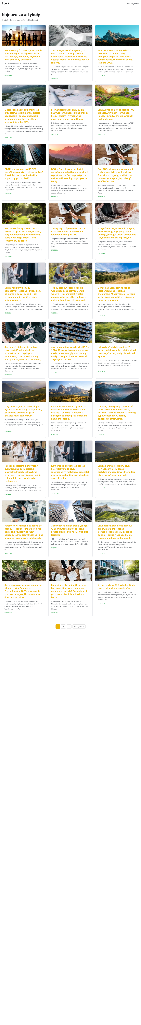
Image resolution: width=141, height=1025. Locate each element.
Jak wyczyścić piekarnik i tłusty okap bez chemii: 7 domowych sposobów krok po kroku (68, 231)
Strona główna (133, 3)
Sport (5, 3)
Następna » (79, 626)
